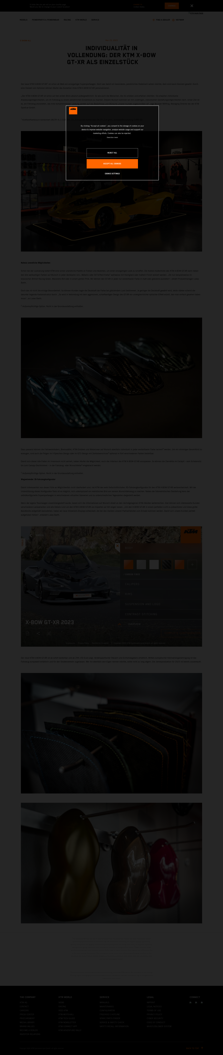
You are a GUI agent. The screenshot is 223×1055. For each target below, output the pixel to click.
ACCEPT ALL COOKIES (112, 164)
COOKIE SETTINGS (112, 174)
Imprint (116, 137)
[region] (112, 143)
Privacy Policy (110, 137)
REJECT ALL (112, 153)
